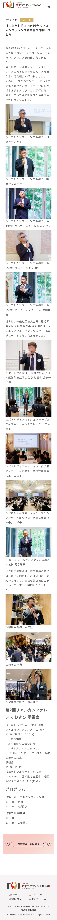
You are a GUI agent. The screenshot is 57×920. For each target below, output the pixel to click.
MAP (36, 781)
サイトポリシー (37, 894)
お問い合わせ (16, 899)
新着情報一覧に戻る (29, 843)
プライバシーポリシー (40, 899)
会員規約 (14, 894)
